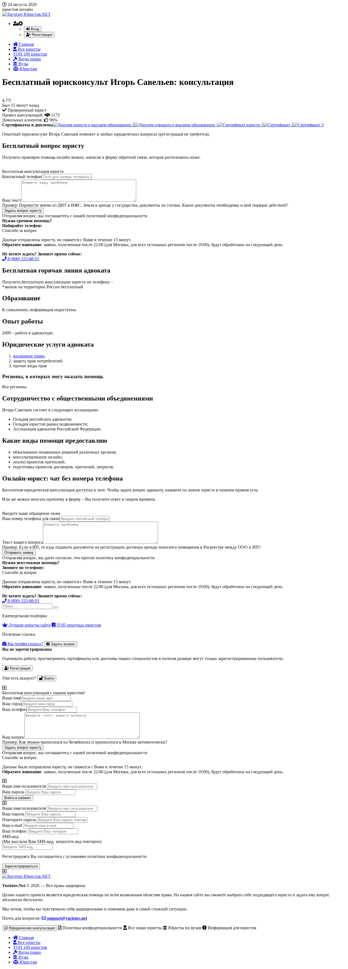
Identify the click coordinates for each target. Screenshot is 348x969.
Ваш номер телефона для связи (31, 518)
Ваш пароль (13, 792)
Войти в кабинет (17, 798)
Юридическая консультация (31, 928)
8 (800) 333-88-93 (23, 258)
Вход (34, 29)
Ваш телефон (14, 709)
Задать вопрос (62, 644)
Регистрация (41, 35)
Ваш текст (11, 200)
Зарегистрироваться (21, 866)
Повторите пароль (19, 819)
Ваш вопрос (13, 737)
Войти (48, 678)
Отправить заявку (19, 553)
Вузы (22, 64)
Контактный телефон (22, 176)
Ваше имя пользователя (24, 786)
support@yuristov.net (66, 918)
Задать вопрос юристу (23, 211)
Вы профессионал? (25, 643)
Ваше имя (11, 698)
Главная (26, 44)
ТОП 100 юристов (30, 54)
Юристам (27, 68)
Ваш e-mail (12, 825)
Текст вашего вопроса (22, 542)
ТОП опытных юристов (78, 625)
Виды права (29, 59)
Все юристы (29, 49)
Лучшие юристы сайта (29, 625)
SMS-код (51, 839)
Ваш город (12, 703)
